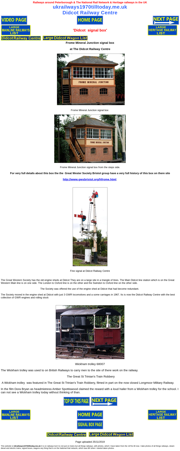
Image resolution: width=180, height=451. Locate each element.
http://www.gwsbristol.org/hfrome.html (89, 179)
